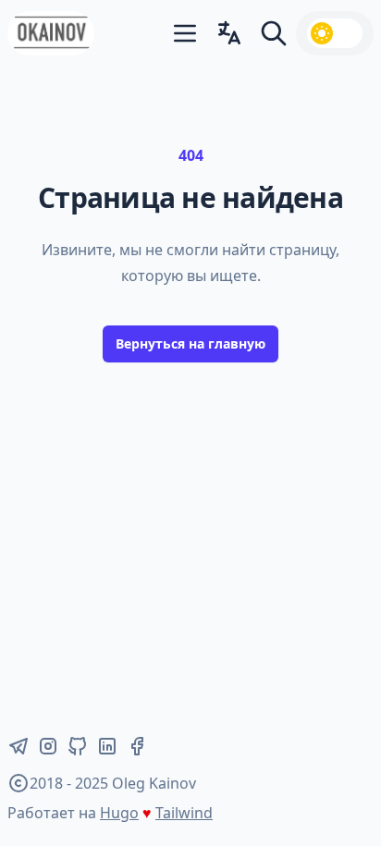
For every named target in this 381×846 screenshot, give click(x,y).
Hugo (119, 813)
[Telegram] (18, 746)
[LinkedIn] (107, 746)
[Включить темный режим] (335, 33)
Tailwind (184, 813)
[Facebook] (137, 746)
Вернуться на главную (190, 343)
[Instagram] (48, 746)
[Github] (78, 746)
